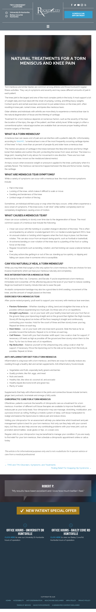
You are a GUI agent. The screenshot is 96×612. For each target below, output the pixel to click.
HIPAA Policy (71, 600)
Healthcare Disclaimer (54, 600)
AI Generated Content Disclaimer (65, 605)
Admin (8, 600)
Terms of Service (24, 605)
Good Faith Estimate (41, 605)
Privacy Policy (84, 600)
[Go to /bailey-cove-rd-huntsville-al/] (17, 16)
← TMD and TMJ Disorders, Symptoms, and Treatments (30, 465)
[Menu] (48, 26)
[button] (48, 510)
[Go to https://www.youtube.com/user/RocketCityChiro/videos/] (78, 5)
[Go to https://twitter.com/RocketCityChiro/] (75, 5)
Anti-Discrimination (34, 600)
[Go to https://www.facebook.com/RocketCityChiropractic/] (72, 5)
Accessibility (18, 600)
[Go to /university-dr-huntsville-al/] (17, 13)
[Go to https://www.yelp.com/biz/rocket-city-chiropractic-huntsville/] (85, 5)
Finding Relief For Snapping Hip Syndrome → (71, 468)
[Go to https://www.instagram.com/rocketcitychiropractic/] (82, 5)
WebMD (20, 141)
